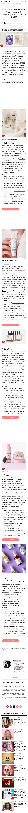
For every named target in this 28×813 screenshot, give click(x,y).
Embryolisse (9, 143)
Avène (25, 258)
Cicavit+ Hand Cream (19, 626)
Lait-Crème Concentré (18, 176)
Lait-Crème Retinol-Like (19, 191)
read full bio (15, 677)
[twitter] (14, 706)
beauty (14, 7)
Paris (4, 65)
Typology (8, 349)
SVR (6, 578)
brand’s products (6, 357)
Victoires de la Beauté (9, 194)
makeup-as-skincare (7, 74)
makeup (22, 62)
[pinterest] (1, 46)
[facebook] (11, 706)
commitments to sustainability (13, 592)
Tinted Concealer (17, 388)
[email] (20, 706)
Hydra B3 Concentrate (18, 611)
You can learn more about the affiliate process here (12, 30)
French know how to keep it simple (11, 53)
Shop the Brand (10, 209)
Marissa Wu (10, 23)
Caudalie (8, 475)
